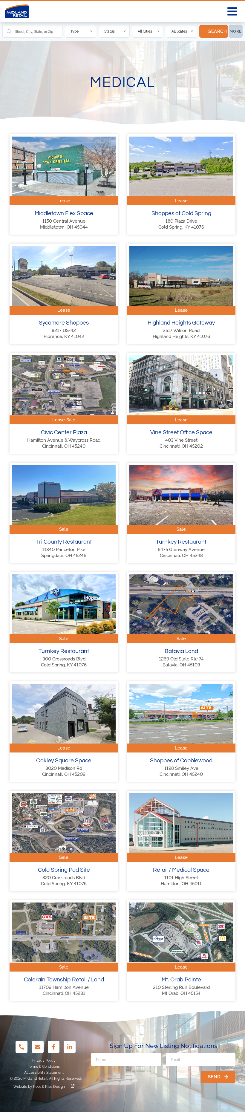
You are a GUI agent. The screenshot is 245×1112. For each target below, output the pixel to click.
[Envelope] (38, 1047)
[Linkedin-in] (70, 1047)
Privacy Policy (44, 1061)
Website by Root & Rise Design (39, 1087)
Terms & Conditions (44, 1066)
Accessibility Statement (44, 1072)
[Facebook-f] (54, 1047)
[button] (232, 11)
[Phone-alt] (21, 1047)
